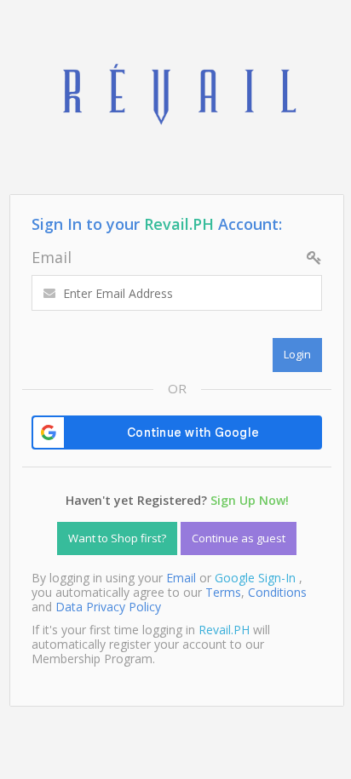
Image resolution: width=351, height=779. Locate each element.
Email (52, 257)
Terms (223, 592)
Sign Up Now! (249, 500)
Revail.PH (179, 224)
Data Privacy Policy (108, 607)
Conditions (277, 592)
